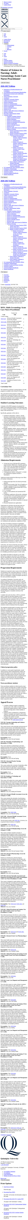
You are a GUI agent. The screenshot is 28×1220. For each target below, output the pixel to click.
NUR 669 (3, 381)
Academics (6, 98)
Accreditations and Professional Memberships (15, 92)
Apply (5, 36)
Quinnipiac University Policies (11, 99)
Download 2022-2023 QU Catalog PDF (14, 1199)
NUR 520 (3, 319)
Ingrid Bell (7, 284)
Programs (6, 42)
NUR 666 (3, 367)
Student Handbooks (8, 174)
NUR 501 (3, 351)
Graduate (9, 46)
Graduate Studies (8, 60)
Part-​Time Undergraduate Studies (12, 113)
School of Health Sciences (10, 108)
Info (5, 35)
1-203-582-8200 (5, 1164)
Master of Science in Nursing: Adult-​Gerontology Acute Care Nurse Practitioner (20, 138)
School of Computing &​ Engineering (13, 105)
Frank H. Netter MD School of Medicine (14, 110)
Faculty (5, 51)
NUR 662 (3, 348)
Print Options (4, 177)
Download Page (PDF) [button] (9, 1192)
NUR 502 (3, 328)
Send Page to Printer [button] (9, 1186)
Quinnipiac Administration (10, 169)
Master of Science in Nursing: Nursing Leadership (20, 155)
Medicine (9, 49)
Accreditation (7, 1173)
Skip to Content (7, 2)
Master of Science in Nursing (11, 63)
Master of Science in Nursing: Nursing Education (20, 152)
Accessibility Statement (9, 1171)
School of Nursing (8, 62)
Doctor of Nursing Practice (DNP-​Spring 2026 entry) (18, 131)
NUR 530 (3, 337)
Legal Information (8, 1174)
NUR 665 (3, 363)
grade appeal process (18, 719)
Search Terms (4, 28)
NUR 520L (4, 322)
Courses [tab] (6, 282)
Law (8, 48)
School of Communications (10, 103)
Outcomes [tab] (6, 277)
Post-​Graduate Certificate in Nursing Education (17, 162)
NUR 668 (3, 377)
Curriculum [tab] (6, 276)
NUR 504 (3, 340)
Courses (6, 43)
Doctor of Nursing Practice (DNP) (18, 133)
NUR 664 (3, 359)
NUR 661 (3, 344)
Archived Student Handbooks (11, 173)
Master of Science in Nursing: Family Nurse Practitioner (18, 149)
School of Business (8, 102)
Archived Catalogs (8, 171)
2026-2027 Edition (8, 86)
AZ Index (6, 3)
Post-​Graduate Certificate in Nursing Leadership (17, 165)
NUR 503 (3, 370)
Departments (7, 40)
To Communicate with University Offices (14, 167)
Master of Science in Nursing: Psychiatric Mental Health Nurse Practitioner (20, 159)
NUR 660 (3, 333)
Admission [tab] (6, 279)
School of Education (9, 106)
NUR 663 (3, 355)
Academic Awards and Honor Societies (13, 170)
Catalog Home (7, 4)
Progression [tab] (6, 280)
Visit (5, 33)
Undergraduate (10, 45)
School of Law (7, 109)
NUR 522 (3, 325)
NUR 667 (3, 374)
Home (5, 59)
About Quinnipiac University (11, 96)
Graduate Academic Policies (14, 116)
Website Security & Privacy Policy (12, 1175)
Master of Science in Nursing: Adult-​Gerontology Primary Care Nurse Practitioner (20, 144)
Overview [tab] (6, 274)
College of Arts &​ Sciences (10, 100)
